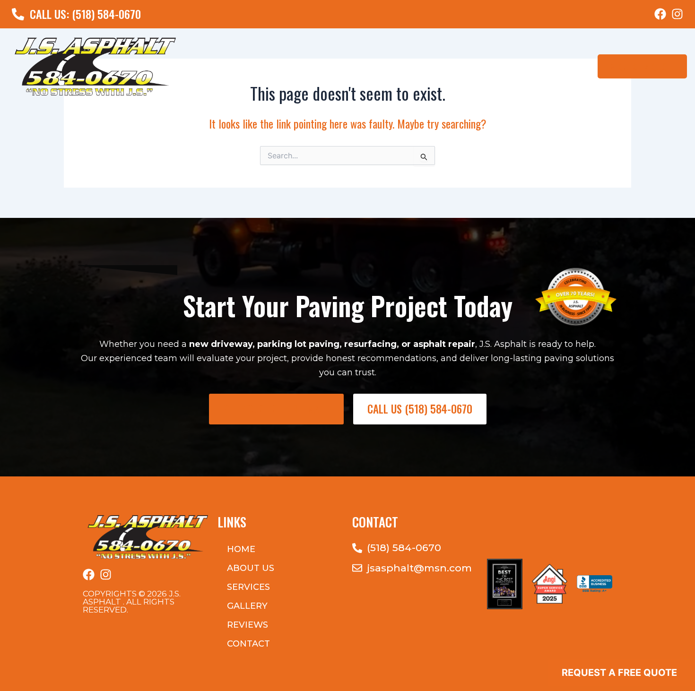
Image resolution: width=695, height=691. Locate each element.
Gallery (479, 66)
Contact (565, 66)
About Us (374, 66)
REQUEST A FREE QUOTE (619, 672)
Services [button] (248, 587)
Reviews (522, 66)
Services (421, 66)
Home (334, 66)
